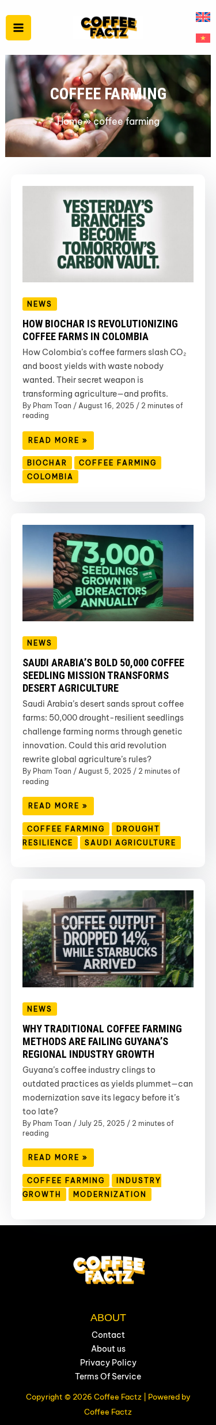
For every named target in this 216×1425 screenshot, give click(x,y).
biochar (47, 462)
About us (108, 1349)
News (39, 304)
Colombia (50, 476)
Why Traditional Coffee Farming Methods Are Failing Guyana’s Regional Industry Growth (102, 1041)
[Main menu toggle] (18, 27)
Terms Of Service (108, 1376)
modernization (110, 1194)
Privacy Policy (108, 1362)
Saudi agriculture (130, 842)
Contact (108, 1335)
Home (70, 121)
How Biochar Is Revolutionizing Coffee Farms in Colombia (100, 330)
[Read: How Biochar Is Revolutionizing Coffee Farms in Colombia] (108, 233)
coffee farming (118, 462)
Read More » (61, 442)
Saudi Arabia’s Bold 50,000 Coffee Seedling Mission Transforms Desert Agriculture (103, 675)
